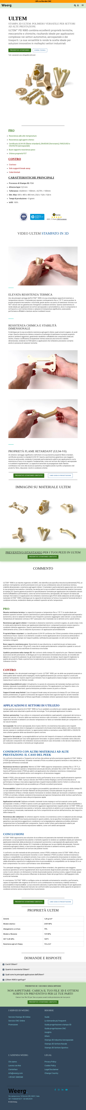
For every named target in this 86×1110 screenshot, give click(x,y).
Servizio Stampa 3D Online (19, 1017)
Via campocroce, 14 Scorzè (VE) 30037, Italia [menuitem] (23, 1096)
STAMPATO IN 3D (55, 233)
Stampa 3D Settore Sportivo (56, 1048)
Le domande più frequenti (55, 1021)
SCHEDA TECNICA (40, 50)
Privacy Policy (50, 1062)
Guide (47, 1017)
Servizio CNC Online (16, 1021)
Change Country (51, 1073)
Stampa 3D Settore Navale (56, 1044)
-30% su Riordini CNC (43, 1)
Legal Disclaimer (51, 1069)
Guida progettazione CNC (55, 1028)
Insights (48, 1032)
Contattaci (13, 1069)
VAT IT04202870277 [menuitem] (15, 1099)
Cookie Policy (50, 1065)
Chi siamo (12, 1062)
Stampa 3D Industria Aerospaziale (59, 1040)
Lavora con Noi (14, 1065)
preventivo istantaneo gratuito (29, 475)
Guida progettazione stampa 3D (58, 1024)
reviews (62, 219)
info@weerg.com (15, 1073)
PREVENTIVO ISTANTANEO (19, 50)
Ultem (47, 1036)
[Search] (75, 5)
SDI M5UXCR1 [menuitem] (28, 1099)
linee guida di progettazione (60, 475)
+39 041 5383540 (15, 1077)
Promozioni (13, 1024)
